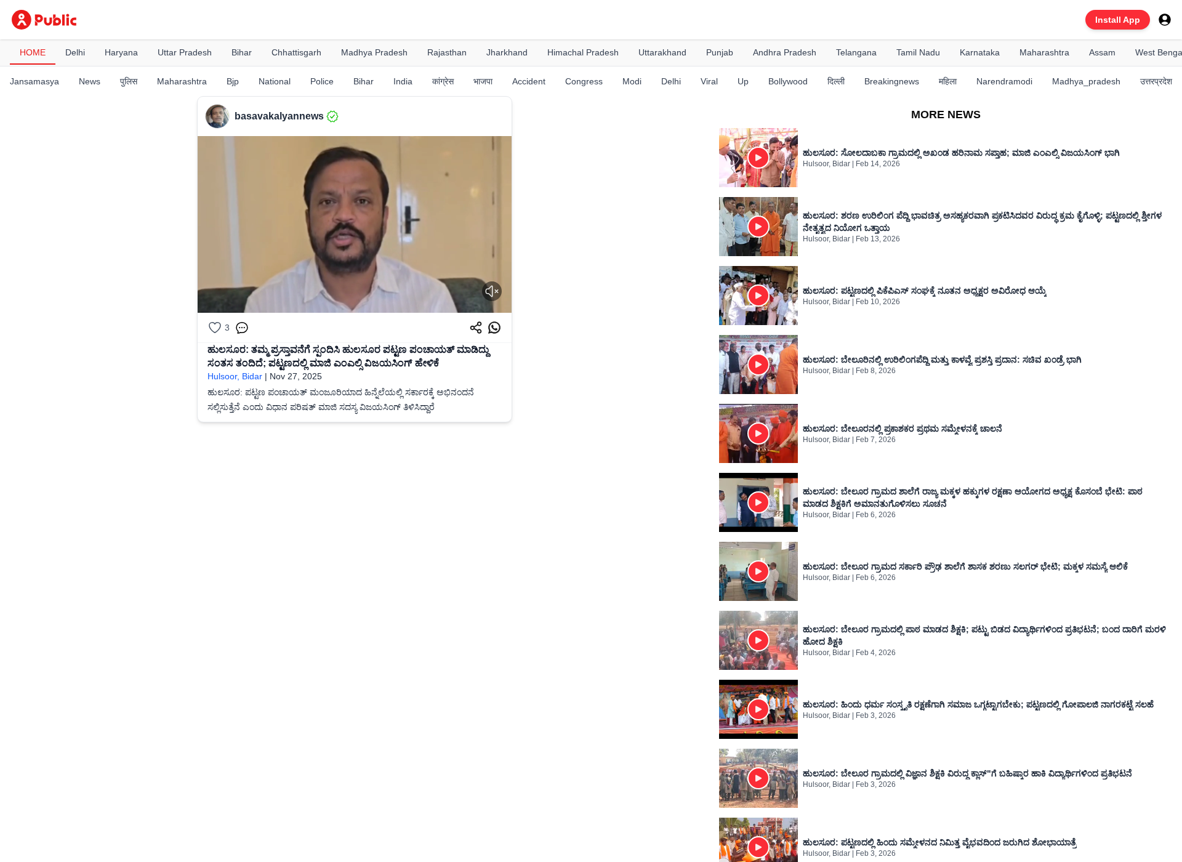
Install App (1117, 20)
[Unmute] (492, 291)
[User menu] (1164, 19)
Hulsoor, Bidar (234, 376)
